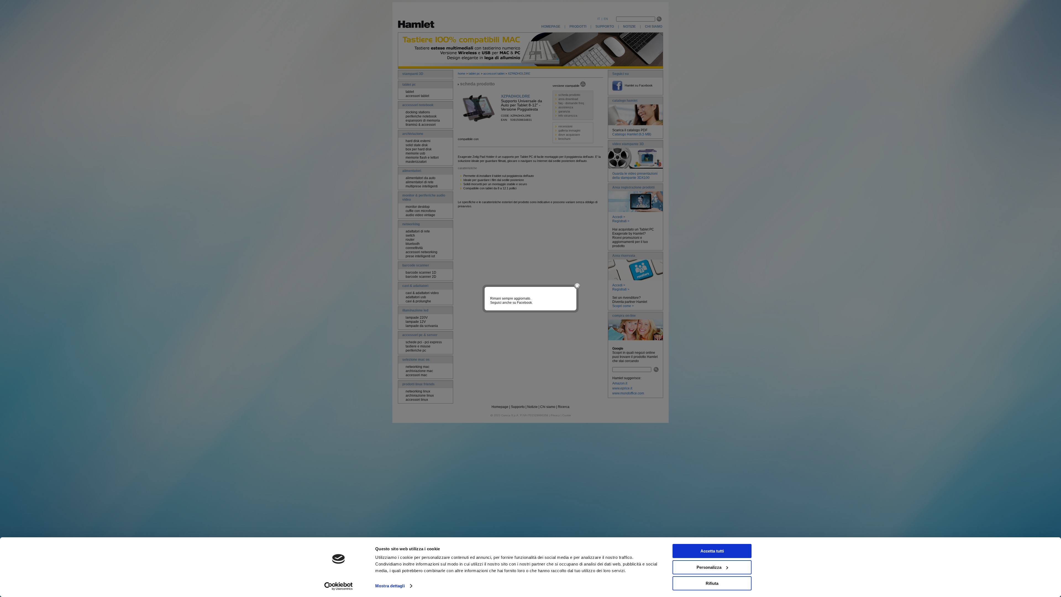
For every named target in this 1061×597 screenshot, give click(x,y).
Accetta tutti (712, 551)
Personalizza (709, 567)
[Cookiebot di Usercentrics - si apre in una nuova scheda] (338, 586)
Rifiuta (712, 583)
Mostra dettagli (390, 585)
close (577, 286)
